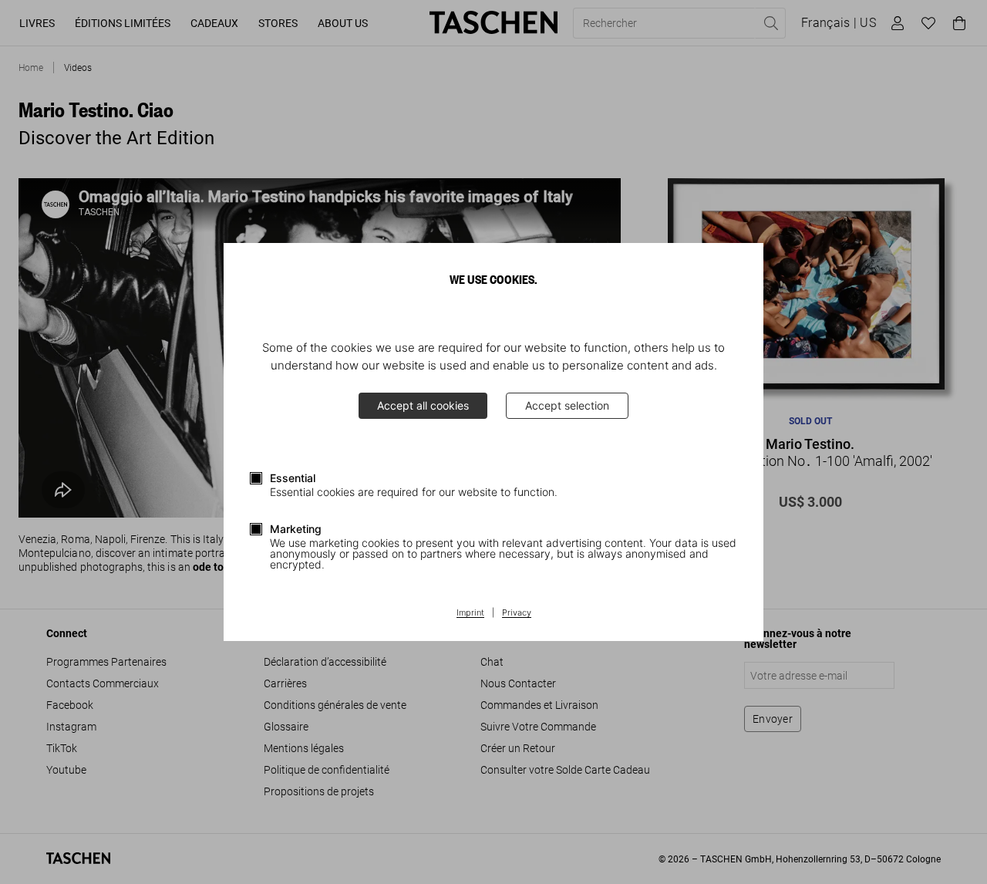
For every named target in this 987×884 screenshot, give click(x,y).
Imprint (470, 613)
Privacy (516, 613)
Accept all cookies (423, 405)
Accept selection (567, 405)
